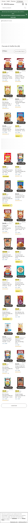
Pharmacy (13, 1)
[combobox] (14, 8)
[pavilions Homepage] (9, 4)
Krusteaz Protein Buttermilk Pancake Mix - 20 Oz (19, 284)
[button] (22, 4)
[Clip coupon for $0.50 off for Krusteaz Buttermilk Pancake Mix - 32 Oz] (21, 136)
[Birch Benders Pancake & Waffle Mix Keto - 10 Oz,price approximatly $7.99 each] (20, 164)
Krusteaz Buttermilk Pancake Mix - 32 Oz (20, 130)
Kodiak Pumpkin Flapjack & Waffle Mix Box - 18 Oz (20, 396)
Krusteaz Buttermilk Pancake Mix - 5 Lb (19, 196)
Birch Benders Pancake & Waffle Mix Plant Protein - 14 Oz (7, 396)
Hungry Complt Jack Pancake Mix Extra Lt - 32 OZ (20, 367)
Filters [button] (5, 51)
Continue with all (23, 521)
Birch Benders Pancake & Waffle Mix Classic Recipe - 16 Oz (20, 229)
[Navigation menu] (2, 4)
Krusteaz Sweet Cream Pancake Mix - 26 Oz (20, 256)
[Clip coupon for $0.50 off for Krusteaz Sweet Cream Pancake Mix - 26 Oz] (21, 262)
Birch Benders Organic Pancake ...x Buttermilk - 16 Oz (7, 104)
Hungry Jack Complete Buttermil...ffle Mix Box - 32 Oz (6, 227)
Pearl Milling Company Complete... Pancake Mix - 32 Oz (7, 171)
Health (8, 1)
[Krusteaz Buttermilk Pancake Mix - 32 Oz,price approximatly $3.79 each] (20, 124)
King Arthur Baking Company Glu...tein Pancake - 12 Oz (6, 340)
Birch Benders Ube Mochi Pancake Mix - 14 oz (20, 314)
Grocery (3, 1)
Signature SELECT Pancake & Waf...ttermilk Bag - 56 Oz (19, 341)
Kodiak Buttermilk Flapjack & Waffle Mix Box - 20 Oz (7, 198)
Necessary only (14, 521)
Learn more (13, 17)
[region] (14, 518)
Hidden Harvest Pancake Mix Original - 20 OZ (20, 102)
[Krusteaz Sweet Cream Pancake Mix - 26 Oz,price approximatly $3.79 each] (20, 250)
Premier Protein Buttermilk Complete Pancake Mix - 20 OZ (7, 77)
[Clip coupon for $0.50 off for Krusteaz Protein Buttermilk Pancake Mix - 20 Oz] (21, 291)
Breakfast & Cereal (7, 21)
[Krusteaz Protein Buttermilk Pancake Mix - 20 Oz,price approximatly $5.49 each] (20, 278)
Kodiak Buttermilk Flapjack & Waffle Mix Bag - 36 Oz (7, 256)
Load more (14, 405)
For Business (20, 1)
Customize (14, 518)
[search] (25, 7)
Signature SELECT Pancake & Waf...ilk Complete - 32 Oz (6, 129)
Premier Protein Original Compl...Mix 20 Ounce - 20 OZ (19, 77)
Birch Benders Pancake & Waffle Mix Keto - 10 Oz (20, 171)
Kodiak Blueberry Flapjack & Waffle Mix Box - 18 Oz (7, 314)
